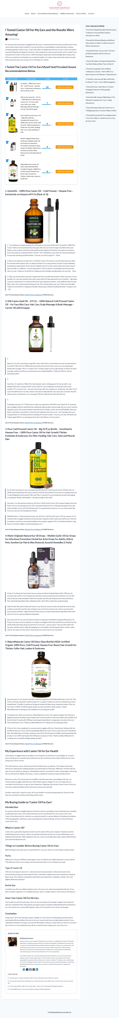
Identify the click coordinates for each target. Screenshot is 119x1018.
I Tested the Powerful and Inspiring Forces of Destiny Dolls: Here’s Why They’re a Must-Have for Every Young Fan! (40, 982)
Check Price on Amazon (64, 87)
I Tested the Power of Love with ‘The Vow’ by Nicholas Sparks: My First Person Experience (100, 53)
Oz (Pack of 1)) (41, 194)
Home (27, 13)
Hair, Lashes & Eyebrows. (32, 648)
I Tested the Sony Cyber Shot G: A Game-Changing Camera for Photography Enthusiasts (100, 90)
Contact (91, 13)
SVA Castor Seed (15, 301)
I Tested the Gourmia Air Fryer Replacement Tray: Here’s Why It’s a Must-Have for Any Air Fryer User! (101, 118)
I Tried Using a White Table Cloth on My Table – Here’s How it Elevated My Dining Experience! (36, 986)
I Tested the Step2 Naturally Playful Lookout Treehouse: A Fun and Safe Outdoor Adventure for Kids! (101, 32)
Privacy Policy (81, 13)
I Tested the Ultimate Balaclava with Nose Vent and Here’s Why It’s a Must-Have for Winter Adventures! (100, 43)
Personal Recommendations (48, 13)
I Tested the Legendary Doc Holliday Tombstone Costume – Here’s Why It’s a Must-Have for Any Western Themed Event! (101, 71)
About (33, 13)
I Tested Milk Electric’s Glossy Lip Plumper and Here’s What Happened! (29, 989)
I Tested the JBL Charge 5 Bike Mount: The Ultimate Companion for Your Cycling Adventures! (100, 100)
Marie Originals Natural (19, 535)
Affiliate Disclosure (67, 13)
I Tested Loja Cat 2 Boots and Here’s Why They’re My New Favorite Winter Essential (33, 978)
